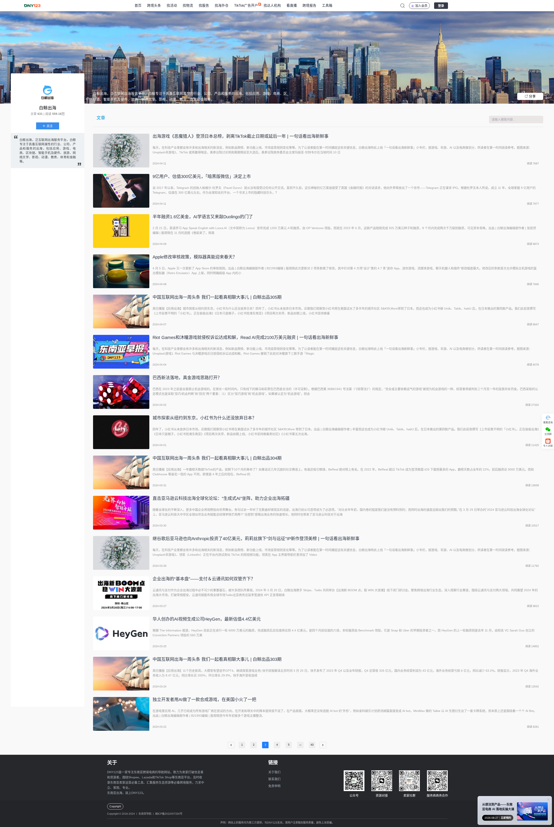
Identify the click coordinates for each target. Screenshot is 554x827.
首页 (138, 5)
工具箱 (327, 5)
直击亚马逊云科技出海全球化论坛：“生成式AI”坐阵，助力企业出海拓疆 (221, 498)
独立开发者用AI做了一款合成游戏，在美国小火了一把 (204, 699)
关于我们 (274, 772)
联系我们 (274, 779)
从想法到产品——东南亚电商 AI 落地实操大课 (498, 807)
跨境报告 (309, 5)
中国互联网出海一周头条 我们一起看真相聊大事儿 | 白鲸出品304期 (217, 458)
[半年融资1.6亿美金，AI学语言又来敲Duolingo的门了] (121, 231)
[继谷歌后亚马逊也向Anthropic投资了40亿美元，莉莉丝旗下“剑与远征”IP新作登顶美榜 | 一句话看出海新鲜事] (121, 553)
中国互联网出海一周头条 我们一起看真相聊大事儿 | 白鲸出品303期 (217, 659)
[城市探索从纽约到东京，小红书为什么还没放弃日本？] (121, 432)
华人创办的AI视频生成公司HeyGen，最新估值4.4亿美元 (207, 619)
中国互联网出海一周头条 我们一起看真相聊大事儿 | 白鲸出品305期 (217, 297)
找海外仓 (222, 5)
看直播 (292, 5)
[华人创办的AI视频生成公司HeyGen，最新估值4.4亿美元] (121, 633)
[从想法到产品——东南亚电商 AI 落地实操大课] (532, 812)
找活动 (172, 5)
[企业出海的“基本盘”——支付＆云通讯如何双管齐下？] (121, 593)
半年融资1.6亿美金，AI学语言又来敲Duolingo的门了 (203, 216)
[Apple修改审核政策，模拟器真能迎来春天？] (121, 271)
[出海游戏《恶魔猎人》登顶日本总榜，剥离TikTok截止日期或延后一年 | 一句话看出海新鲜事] (121, 150)
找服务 (204, 5)
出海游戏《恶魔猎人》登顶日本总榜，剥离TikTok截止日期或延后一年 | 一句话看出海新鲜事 (241, 136)
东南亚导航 (144, 813)
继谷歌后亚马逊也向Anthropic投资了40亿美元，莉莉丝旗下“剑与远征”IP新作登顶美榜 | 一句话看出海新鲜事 (256, 538)
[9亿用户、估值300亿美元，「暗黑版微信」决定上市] (121, 191)
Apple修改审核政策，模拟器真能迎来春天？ (195, 257)
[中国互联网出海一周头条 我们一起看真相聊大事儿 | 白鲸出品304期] (121, 472)
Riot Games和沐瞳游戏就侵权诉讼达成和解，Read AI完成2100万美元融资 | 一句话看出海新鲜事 (245, 337)
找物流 (188, 5)
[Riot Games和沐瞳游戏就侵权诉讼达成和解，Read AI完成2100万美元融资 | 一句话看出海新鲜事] (121, 352)
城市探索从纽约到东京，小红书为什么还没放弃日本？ (204, 418)
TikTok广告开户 (246, 5)
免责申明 (274, 786)
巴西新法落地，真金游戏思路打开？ (187, 377)
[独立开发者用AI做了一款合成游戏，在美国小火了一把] (121, 714)
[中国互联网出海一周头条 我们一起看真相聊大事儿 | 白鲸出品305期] (121, 311)
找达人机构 (272, 5)
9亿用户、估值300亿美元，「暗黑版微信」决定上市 (202, 176)
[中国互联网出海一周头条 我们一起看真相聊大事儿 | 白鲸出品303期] (121, 674)
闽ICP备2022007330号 (168, 813)
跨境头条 (154, 5)
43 (312, 744)
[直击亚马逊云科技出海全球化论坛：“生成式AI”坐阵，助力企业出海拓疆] (121, 513)
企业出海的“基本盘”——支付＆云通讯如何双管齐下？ (204, 578)
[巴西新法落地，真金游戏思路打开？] (121, 392)
